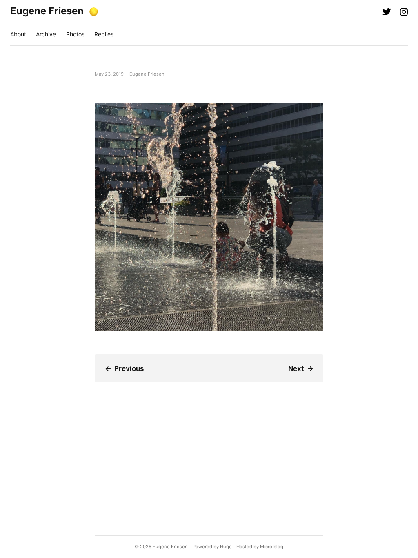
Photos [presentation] (75, 34)
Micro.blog (271, 546)
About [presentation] (18, 34)
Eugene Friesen (47, 11)
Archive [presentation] (46, 34)
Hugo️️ (226, 546)
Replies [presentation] (103, 34)
